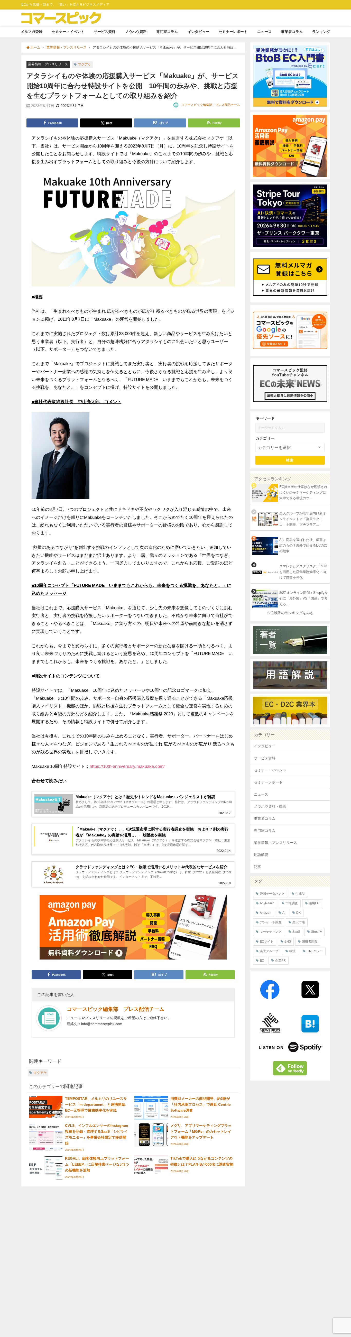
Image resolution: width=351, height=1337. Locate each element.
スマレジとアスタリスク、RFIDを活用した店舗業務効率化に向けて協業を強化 (303, 572)
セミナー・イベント (68, 31)
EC (262, 960)
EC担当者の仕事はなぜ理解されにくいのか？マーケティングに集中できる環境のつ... (303, 492)
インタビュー (198, 31)
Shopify (316, 931)
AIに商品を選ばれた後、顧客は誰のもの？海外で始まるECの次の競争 (303, 545)
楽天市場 (298, 922)
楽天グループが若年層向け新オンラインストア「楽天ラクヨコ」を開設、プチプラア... (302, 519)
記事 (257, 867)
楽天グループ (269, 951)
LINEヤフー (315, 951)
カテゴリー (265, 438)
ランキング (321, 31)
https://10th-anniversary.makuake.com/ (127, 766)
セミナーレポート (233, 31)
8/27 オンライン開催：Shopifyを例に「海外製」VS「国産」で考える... (303, 598)
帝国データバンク (272, 893)
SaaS (296, 931)
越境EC (314, 903)
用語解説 (261, 854)
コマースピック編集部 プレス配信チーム (210, 104)
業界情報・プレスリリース (48, 64)
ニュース (264, 31)
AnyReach (267, 903)
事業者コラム (292, 31)
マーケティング (270, 931)
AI (283, 912)
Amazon (265, 912)
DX (298, 912)
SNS (287, 941)
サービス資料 (104, 31)
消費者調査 (309, 941)
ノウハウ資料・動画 (270, 806)
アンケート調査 (270, 922)
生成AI (299, 893)
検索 (290, 460)
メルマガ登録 (31, 31)
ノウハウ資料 (136, 31)
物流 (292, 951)
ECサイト (266, 941)
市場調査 (291, 903)
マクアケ (84, 64)
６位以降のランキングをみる (290, 613)
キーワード (265, 418)
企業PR (280, 960)
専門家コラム (167, 31)
